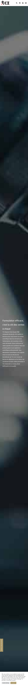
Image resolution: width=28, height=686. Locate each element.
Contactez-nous (1, 645)
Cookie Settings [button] (6, 682)
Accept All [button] (13, 682)
